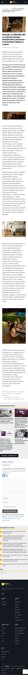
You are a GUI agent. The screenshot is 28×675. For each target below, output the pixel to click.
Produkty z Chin (19, 620)
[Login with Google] (6, 475)
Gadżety (17, 617)
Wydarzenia (18, 393)
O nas (2, 668)
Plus (2, 635)
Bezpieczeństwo (5, 651)
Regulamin (18, 668)
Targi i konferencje (19, 633)
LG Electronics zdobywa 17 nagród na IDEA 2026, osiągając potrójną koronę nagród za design (6, 420)
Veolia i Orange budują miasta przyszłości (14, 399)
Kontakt (7, 668)
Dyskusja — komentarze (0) (9, 455)
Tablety (17, 607)
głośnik (5, 395)
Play (2, 630)
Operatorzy (5, 624)
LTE (2, 641)
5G (2, 638)
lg (8, 395)
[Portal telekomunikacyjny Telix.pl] (14, 2)
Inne (2, 648)
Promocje (3, 601)
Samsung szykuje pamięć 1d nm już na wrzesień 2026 (15, 564)
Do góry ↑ (4, 672)
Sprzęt (13, 393)
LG (10, 8)
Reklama (17, 643)
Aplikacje (3, 656)
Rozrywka (4, 393)
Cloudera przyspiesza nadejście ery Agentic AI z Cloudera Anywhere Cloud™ (15, 560)
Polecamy (3, 604)
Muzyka (8, 391)
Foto (2, 659)
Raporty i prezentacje (19, 391)
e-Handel (17, 641)
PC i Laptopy (18, 614)
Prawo (16, 638)
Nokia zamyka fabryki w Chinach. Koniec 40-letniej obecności (14, 532)
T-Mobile (3, 633)
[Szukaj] (25, 2)
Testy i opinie (18, 601)
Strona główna (5, 8)
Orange (3, 628)
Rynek (9, 393)
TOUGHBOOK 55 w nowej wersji (11, 397)
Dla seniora (17, 609)
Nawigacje (17, 612)
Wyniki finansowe (19, 630)
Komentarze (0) (6, 465)
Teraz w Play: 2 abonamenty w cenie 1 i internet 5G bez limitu (15, 556)
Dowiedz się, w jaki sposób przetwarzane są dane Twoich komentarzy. (12, 518)
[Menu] (2, 2)
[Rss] (2, 593)
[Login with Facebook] (3, 475)
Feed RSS (3, 670)
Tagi (24, 668)
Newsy (12, 391)
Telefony (17, 604)
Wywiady (17, 635)
